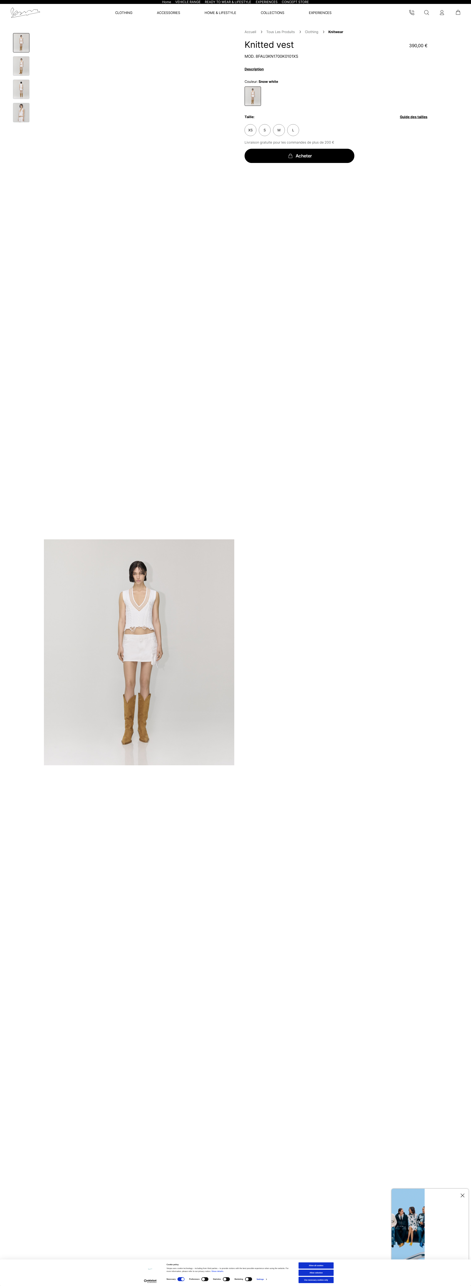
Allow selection (316, 1273)
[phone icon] (411, 13)
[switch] (204, 1279)
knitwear (335, 32)
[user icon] (441, 13)
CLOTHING (123, 13)
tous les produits (280, 32)
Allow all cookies (316, 1265)
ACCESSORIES (168, 13)
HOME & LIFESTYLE (220, 13)
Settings (260, 1279)
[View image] (21, 42)
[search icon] (426, 13)
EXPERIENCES (320, 13)
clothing (311, 32)
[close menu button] (462, 1196)
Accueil (250, 32)
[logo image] (25, 13)
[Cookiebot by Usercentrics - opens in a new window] (150, 1281)
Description (254, 69)
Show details (217, 1271)
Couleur (251, 82)
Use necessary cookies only (316, 1280)
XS (250, 130)
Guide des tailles (413, 117)
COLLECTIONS (272, 13)
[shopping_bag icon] (457, 13)
